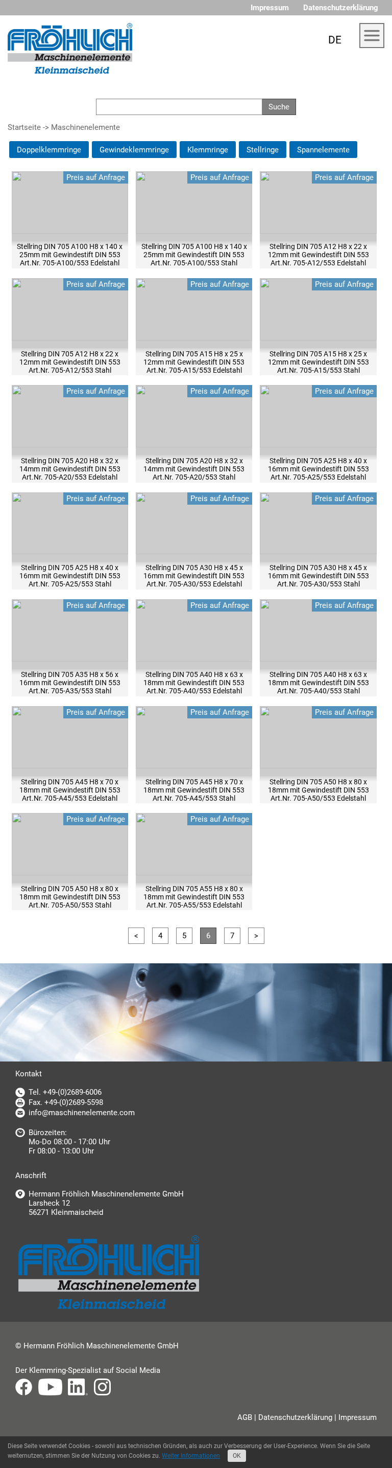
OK (237, 1455)
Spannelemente (323, 149)
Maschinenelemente (85, 127)
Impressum (270, 7)
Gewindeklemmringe (134, 149)
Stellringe (263, 149)
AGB (244, 1417)
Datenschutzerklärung (340, 7)
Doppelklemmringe (49, 149)
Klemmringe (207, 149)
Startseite (24, 127)
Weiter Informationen (191, 1455)
